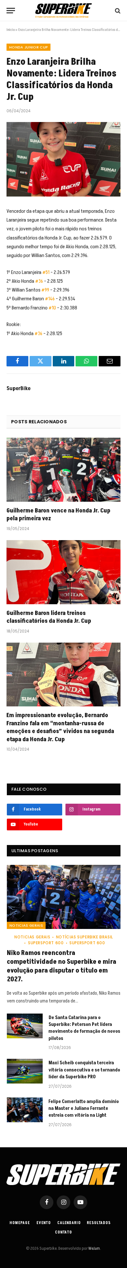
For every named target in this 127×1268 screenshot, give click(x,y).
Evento (43, 1223)
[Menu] (11, 10)
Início (11, 30)
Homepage (20, 1223)
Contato (63, 1232)
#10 (52, 307)
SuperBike (19, 388)
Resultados (98, 1223)
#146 (50, 298)
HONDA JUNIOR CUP (28, 47)
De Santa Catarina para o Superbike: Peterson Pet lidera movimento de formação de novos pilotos (84, 1028)
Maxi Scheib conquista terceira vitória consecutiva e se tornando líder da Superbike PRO (84, 1069)
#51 (45, 272)
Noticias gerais (26, 925)
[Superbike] (63, 10)
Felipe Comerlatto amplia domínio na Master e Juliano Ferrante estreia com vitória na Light (84, 1108)
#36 (39, 281)
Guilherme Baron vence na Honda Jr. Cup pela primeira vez (58, 515)
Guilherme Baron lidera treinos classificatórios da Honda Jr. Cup (49, 617)
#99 (45, 289)
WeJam (94, 1248)
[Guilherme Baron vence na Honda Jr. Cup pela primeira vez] (63, 470)
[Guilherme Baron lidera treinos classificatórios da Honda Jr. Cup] (63, 572)
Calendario (68, 1223)
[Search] (117, 10)
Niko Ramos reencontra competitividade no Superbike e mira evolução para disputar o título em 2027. (61, 966)
